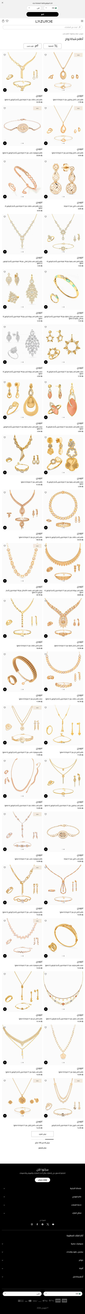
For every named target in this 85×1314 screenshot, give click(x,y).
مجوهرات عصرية (77, 1243)
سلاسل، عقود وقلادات (74, 1251)
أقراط (81, 1268)
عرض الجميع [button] (42, 1148)
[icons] (53, 1224)
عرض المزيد (42, 1134)
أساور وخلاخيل (78, 1276)
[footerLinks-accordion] (42, 1188)
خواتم (81, 1260)
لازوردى (81, 34)
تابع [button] (42, 14)
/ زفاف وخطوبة (74, 34)
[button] (45, 55)
